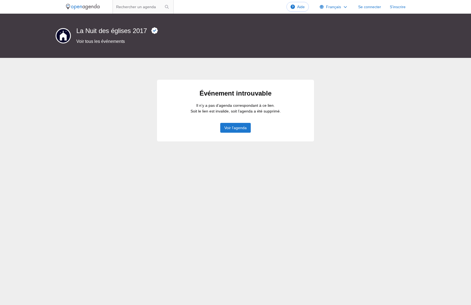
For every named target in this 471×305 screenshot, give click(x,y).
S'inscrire (398, 7)
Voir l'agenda (235, 128)
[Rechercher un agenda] (167, 7)
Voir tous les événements (100, 41)
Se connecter (369, 7)
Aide (301, 7)
